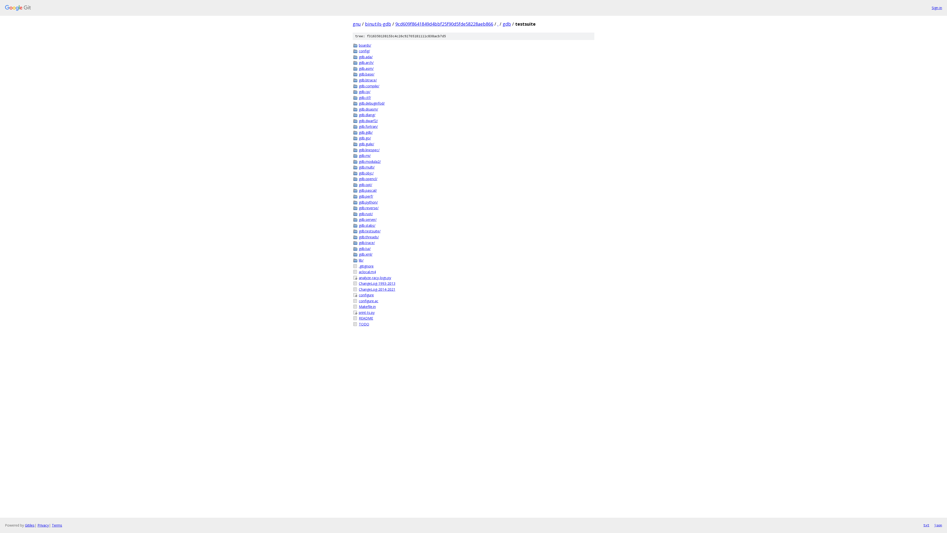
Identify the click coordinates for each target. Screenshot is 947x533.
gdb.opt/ (365, 184)
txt (926, 525)
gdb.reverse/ (369, 208)
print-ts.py (367, 312)
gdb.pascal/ (368, 190)
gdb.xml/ (365, 254)
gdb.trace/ (367, 242)
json (938, 525)
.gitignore (366, 266)
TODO (364, 324)
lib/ (361, 260)
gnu (357, 24)
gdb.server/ (368, 219)
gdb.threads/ (369, 237)
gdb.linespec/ (369, 150)
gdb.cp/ (364, 91)
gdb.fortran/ (368, 126)
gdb (507, 24)
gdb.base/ (366, 74)
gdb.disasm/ (368, 109)
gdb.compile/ (369, 86)
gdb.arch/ (366, 62)
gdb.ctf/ (365, 97)
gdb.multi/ (367, 167)
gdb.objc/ (366, 173)
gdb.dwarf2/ (368, 120)
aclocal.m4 (367, 271)
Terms (57, 525)
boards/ (365, 45)
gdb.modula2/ (370, 161)
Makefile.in (367, 306)
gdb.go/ (365, 138)
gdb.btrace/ (368, 80)
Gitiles (30, 525)
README (366, 318)
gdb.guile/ (366, 144)
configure (366, 295)
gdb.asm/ (366, 68)
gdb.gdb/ (366, 132)
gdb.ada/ (366, 57)
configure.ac (368, 301)
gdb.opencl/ (368, 178)
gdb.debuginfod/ (372, 103)
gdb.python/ (368, 202)
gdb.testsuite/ (370, 231)
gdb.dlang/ (367, 115)
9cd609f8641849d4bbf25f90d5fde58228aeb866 (444, 24)
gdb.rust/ (366, 213)
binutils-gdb (378, 24)
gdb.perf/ (366, 196)
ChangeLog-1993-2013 (377, 283)
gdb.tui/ (365, 248)
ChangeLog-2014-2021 (377, 289)
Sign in (937, 7)
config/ (364, 51)
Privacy (43, 525)
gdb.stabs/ (367, 225)
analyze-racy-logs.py (375, 277)
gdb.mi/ (365, 155)
